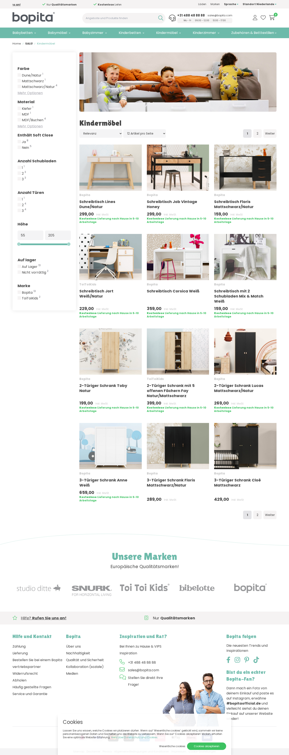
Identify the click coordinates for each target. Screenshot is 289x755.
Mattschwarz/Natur (39, 87)
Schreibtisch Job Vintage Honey (172, 204)
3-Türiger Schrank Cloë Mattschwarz (237, 482)
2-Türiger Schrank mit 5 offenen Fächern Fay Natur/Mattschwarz (171, 390)
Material (26, 101)
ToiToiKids (31, 298)
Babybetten (22, 32)
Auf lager (27, 260)
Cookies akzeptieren (206, 746)
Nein (27, 148)
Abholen (19, 680)
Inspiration (128, 653)
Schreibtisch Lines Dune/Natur (97, 204)
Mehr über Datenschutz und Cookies (134, 737)
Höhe (23, 224)
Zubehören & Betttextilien (252, 32)
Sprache (230, 4)
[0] (272, 17)
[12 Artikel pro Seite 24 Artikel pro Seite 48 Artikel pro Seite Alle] (144, 133)
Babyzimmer (92, 32)
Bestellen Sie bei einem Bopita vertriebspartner (37, 663)
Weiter (270, 133)
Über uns (73, 646)
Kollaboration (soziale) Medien (85, 670)
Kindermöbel (167, 32)
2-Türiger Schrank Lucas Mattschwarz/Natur (238, 388)
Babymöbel (57, 32)
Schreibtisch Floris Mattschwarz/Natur (234, 204)
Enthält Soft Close (35, 135)
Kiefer (27, 109)
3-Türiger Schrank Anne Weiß (103, 482)
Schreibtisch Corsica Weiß (173, 291)
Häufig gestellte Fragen (31, 687)
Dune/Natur (32, 75)
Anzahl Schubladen (37, 161)
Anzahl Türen (31, 192)
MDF (26, 114)
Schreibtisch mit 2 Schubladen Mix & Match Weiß (238, 296)
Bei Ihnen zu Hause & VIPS (140, 646)
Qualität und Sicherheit (85, 660)
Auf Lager (31, 267)
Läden (202, 4)
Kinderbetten (130, 32)
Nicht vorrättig (35, 272)
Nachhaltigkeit (78, 653)
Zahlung (19, 646)
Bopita (29, 293)
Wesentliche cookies (172, 746)
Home (16, 43)
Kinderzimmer (204, 32)
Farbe (23, 68)
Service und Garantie (29, 693)
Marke (24, 285)
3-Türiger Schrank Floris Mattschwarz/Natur (171, 482)
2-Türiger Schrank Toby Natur (103, 388)
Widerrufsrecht (25, 673)
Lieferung (20, 653)
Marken (215, 4)
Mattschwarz (33, 81)
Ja (25, 142)
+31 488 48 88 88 (191, 15)
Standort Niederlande (259, 4)
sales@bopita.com (220, 15)
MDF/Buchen (34, 120)
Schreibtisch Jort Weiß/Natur (96, 293)
